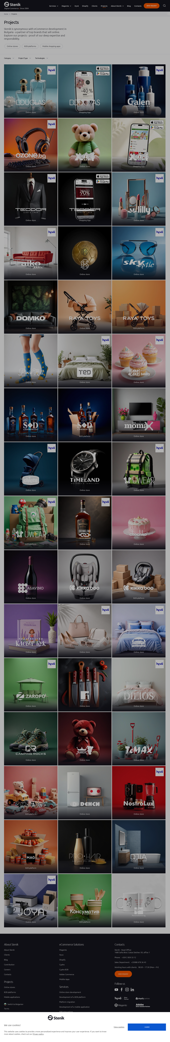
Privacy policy (38, 1034)
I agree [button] (147, 1027)
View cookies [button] (119, 1027)
